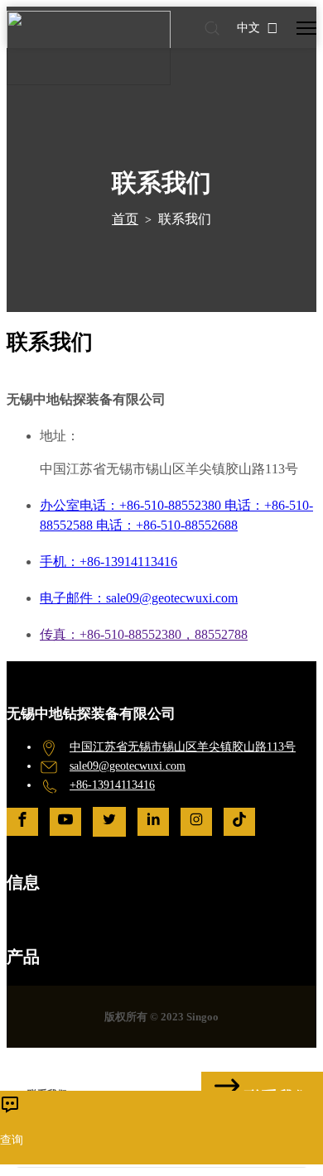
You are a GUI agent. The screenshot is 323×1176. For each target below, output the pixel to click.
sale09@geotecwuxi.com (128, 766)
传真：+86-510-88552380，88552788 (144, 634)
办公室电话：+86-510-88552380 (132, 505)
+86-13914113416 (112, 785)
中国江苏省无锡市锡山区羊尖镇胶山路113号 (183, 747)
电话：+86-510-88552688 (167, 525)
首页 (125, 219)
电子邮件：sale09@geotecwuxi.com (139, 598)
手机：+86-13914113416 (108, 561)
